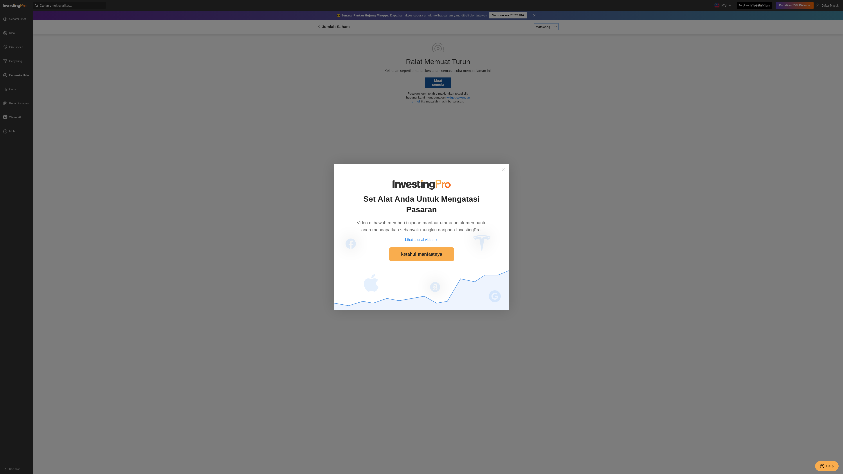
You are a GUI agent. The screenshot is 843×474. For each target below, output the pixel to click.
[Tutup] (503, 170)
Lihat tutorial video (419, 240)
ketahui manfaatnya (421, 254)
